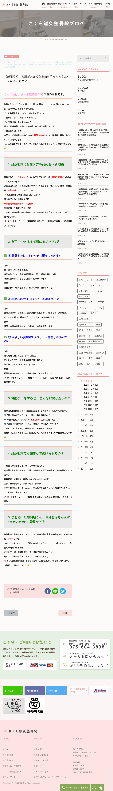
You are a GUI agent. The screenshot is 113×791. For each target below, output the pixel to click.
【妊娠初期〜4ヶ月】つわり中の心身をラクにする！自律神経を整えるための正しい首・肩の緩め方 (93, 162)
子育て (12, 64)
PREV (12, 613)
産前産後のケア (43, 64)
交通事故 (57, 62)
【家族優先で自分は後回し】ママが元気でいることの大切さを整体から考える (93, 256)
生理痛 (82, 341)
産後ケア (51, 64)
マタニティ (33, 62)
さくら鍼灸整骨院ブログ (14, 772)
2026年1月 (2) (91, 409)
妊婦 (7, 64)
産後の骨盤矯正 (59, 64)
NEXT (64, 613)
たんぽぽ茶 (101, 280)
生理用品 (25, 64)
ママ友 (40, 62)
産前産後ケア (33, 64)
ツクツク (19, 62)
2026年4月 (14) (91, 397)
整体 (15, 64)
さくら (89, 280)
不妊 (100, 308)
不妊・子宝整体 (42, 772)
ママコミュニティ (86, 302)
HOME (47, 39)
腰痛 (98, 358)
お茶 (81, 280)
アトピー (39, 766)
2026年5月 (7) (91, 393)
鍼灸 (7, 67)
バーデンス (97, 291)
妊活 (81, 330)
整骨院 (20, 64)
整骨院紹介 (9, 755)
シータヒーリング (86, 285)
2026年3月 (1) (91, 401)
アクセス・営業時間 (13, 766)
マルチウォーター (47, 62)
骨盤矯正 (12, 67)
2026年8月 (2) (91, 385)
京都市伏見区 (85, 319)
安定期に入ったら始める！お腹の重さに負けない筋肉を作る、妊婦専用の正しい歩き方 (93, 147)
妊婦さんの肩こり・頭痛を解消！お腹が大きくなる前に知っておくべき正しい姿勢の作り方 (93, 177)
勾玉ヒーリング (85, 325)
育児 (90, 358)
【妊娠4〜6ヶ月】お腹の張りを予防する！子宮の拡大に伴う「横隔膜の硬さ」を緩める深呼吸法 (93, 132)
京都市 (62, 62)
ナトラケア (25, 62)
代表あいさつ (10, 760)
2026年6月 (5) (91, 389)
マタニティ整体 (42, 760)
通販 (81, 364)
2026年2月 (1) (91, 405)
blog (10, 56)
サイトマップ (10, 777)
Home (7, 749)
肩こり (67, 64)
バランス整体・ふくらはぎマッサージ (51, 777)
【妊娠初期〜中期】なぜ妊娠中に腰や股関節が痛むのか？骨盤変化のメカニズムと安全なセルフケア (93, 191)
